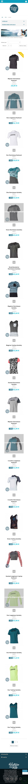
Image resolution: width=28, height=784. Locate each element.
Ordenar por (4, 42)
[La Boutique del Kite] (14, 8)
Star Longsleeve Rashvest (14, 118)
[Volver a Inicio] (2, 17)
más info (25, 773)
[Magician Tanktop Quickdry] (14, 328)
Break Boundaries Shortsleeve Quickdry (14, 268)
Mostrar (4, 45)
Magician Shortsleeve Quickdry (14, 307)
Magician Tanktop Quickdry (14, 345)
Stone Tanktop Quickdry (14, 539)
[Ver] (14, 73)
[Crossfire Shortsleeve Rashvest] (14, 483)
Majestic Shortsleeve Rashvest (14, 79)
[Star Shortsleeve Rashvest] (14, 138)
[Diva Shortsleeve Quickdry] (14, 175)
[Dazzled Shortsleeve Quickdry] (14, 366)
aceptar (25, 770)
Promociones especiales (9, 25)
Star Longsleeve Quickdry (14, 615)
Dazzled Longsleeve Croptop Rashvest (14, 577)
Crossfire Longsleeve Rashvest (14, 461)
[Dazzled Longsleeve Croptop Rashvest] (14, 559)
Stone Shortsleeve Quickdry (14, 230)
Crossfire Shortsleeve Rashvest (14, 500)
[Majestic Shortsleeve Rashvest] (14, 62)
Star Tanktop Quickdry (14, 690)
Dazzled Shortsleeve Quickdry (14, 383)
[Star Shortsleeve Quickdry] (14, 636)
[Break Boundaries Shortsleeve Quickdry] (14, 250)
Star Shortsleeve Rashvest (14, 155)
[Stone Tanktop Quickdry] (14, 522)
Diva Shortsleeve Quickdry (14, 192)
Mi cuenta (4, 757)
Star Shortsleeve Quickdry (14, 653)
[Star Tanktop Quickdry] (14, 673)
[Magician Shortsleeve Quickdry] (14, 289)
